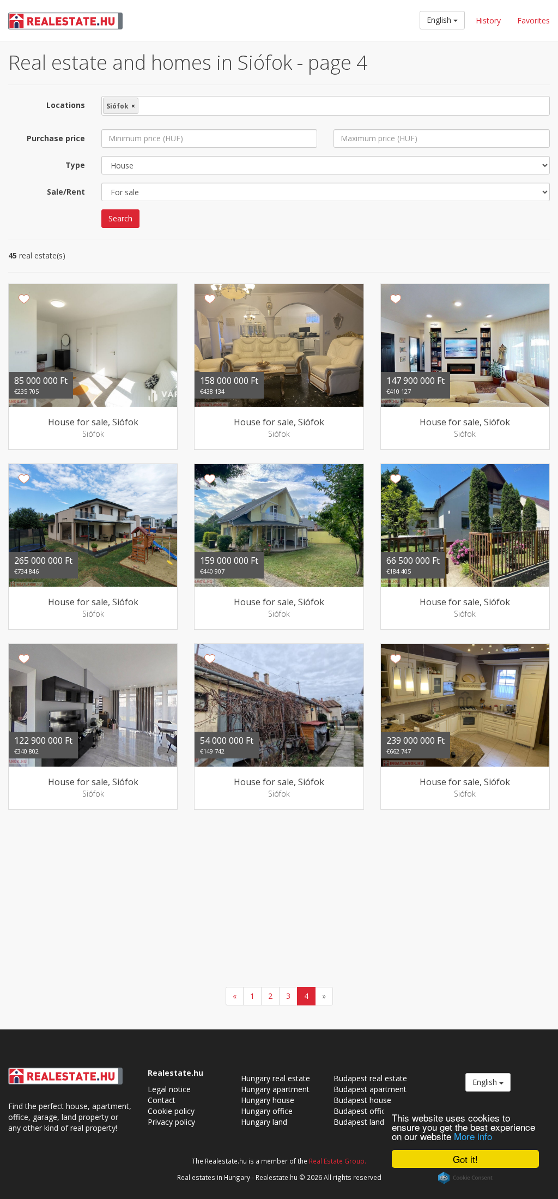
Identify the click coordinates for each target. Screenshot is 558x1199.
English (440, 20)
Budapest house (362, 1100)
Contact (161, 1100)
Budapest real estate (370, 1078)
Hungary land (264, 1122)
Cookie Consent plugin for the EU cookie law (465, 1178)
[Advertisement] (279, 899)
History (488, 20)
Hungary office (267, 1111)
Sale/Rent (66, 191)
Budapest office (361, 1111)
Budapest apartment (370, 1089)
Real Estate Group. (337, 1160)
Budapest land (358, 1122)
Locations (65, 105)
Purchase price (56, 138)
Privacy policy (171, 1122)
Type (75, 165)
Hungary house (267, 1100)
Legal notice (169, 1089)
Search (120, 218)
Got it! (465, 1159)
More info (473, 1136)
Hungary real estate (275, 1078)
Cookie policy (171, 1111)
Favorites (533, 20)
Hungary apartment (275, 1089)
